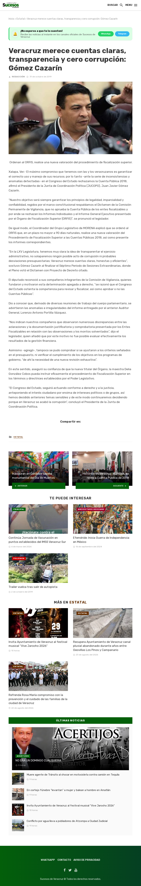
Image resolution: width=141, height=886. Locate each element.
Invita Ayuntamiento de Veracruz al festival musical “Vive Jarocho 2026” (38, 644)
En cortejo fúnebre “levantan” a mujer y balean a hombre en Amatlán (68, 790)
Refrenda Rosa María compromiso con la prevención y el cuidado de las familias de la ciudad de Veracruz (38, 699)
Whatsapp (48, 860)
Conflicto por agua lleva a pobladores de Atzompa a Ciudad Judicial (67, 821)
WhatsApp (106, 34)
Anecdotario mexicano (91, 509)
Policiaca (18, 558)
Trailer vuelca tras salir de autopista (33, 587)
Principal (18, 509)
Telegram (122, 34)
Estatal (21, 18)
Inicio (11, 18)
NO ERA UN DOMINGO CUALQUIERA (38, 760)
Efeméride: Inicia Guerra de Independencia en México (101, 540)
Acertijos (23, 756)
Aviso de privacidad (86, 860)
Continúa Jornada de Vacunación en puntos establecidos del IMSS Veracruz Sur (37, 540)
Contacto (64, 860)
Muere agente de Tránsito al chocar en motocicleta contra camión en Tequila (73, 774)
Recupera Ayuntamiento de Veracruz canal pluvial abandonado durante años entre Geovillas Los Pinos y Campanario (102, 646)
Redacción (18, 76)
